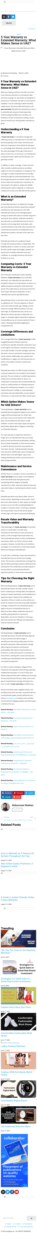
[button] (18, 11)
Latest (18, 34)
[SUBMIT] (31, 1218)
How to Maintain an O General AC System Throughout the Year (17, 854)
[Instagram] (4, 17)
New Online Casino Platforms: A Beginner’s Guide (17, 865)
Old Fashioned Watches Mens (16, 1126)
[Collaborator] (14, 1187)
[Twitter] (13, 17)
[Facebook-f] (8, 17)
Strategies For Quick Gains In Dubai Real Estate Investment (16, 980)
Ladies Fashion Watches (13, 1046)
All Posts (17, 809)
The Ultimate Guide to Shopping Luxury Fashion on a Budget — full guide (17, 772)
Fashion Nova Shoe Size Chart (16, 1007)
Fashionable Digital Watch (14, 1100)
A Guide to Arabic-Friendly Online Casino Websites (17, 898)
